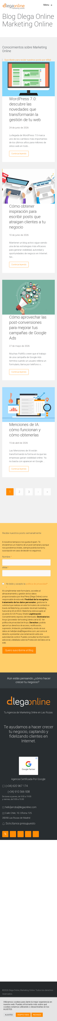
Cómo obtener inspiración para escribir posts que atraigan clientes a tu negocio (27, 216)
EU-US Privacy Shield (19, 614)
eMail (5, 567)
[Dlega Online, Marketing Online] (13, 6)
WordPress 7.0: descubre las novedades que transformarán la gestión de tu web (25, 109)
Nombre (7, 556)
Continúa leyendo (18, 153)
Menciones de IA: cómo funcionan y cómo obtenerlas (25, 429)
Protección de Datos (37, 640)
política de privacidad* (37, 584)
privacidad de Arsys (20, 622)
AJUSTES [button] (9, 1015)
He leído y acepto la (27, 586)
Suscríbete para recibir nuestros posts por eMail (27, 60)
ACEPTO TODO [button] (23, 1015)
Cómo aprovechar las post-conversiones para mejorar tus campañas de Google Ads (27, 327)
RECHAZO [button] (37, 1015)
